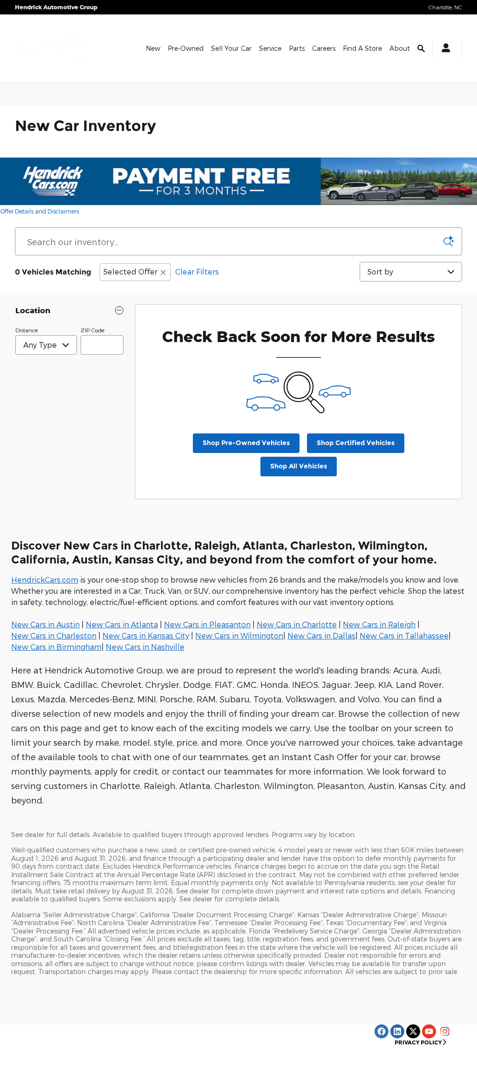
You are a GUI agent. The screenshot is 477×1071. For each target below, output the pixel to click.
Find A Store (362, 48)
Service (270, 48)
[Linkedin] (397, 1031)
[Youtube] (429, 1031)
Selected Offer (130, 271)
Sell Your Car (231, 48)
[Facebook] (381, 1031)
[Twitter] (413, 1031)
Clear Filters (197, 271)
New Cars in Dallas (321, 635)
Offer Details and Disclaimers (39, 212)
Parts (297, 48)
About (399, 48)
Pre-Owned (186, 48)
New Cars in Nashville (145, 646)
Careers (323, 48)
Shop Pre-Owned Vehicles (246, 443)
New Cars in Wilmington (239, 635)
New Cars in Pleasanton (207, 624)
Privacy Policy (418, 1042)
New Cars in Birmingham (56, 646)
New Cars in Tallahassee (404, 635)
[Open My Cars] (443, 48)
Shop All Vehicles (298, 466)
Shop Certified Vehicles (356, 443)
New (153, 48)
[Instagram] (445, 1031)
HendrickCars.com (44, 579)
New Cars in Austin (45, 624)
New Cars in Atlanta (122, 624)
